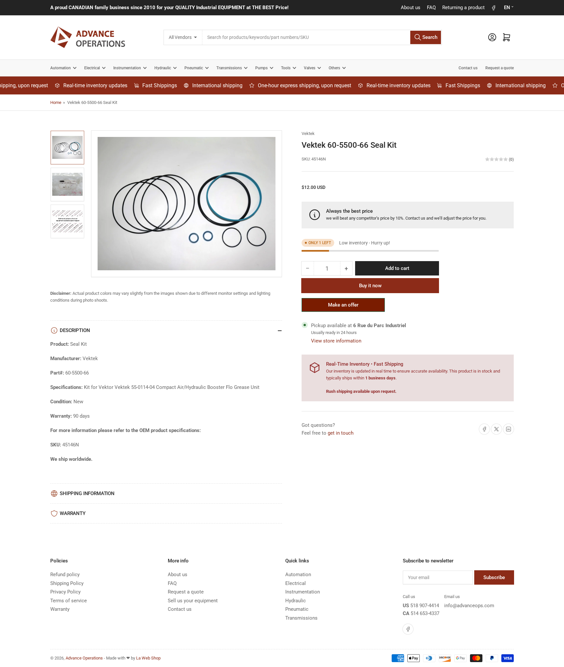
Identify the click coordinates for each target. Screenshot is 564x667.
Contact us (468, 68)
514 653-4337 (425, 613)
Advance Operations (84, 658)
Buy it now (370, 286)
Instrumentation (127, 68)
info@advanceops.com (469, 606)
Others (334, 68)
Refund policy (65, 574)
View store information (336, 341)
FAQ (431, 7)
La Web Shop (148, 658)
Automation (60, 68)
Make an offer (343, 307)
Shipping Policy (67, 583)
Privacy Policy (65, 592)
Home (55, 102)
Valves (309, 68)
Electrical (92, 68)
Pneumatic (193, 68)
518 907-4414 (424, 606)
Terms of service (68, 601)
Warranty (60, 609)
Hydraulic (162, 68)
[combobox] (322, 37)
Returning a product (463, 7)
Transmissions (229, 68)
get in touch (340, 433)
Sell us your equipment (193, 601)
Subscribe (494, 577)
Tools (285, 68)
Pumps (261, 68)
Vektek (308, 133)
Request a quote (499, 68)
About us (410, 7)
